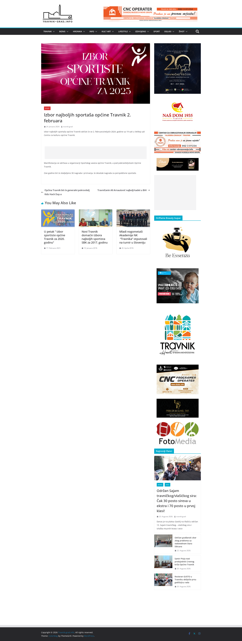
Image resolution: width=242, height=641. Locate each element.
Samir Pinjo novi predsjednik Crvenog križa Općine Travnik (184, 561)
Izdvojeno (140, 31)
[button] (53, 31)
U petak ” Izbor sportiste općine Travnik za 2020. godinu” (54, 237)
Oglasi (167, 31)
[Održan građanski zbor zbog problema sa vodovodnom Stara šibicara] (163, 544)
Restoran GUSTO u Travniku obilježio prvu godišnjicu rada (185, 579)
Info (91, 31)
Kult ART (106, 31)
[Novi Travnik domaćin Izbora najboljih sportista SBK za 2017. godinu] (95, 211)
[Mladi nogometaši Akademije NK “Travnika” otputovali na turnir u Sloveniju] (133, 211)
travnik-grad (68, 126)
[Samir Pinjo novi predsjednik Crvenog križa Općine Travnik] (163, 563)
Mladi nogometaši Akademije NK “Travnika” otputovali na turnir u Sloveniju (133, 237)
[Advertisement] (96, 152)
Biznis (62, 31)
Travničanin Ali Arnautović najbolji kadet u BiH (122, 190)
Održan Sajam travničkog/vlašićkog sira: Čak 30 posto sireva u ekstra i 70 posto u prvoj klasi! (177, 500)
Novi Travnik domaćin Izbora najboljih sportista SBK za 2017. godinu (95, 237)
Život (181, 31)
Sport (156, 31)
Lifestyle (123, 31)
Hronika (77, 31)
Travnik (47, 31)
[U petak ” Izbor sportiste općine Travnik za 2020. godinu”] (58, 211)
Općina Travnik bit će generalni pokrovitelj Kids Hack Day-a (67, 192)
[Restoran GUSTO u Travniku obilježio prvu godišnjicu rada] (163, 581)
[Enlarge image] (197, 46)
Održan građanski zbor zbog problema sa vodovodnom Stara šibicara (185, 542)
